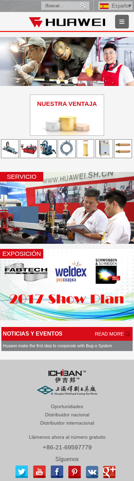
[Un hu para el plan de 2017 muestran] (67, 285)
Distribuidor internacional (67, 423)
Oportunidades (67, 406)
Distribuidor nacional (67, 414)
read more (109, 334)
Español (121, 6)
